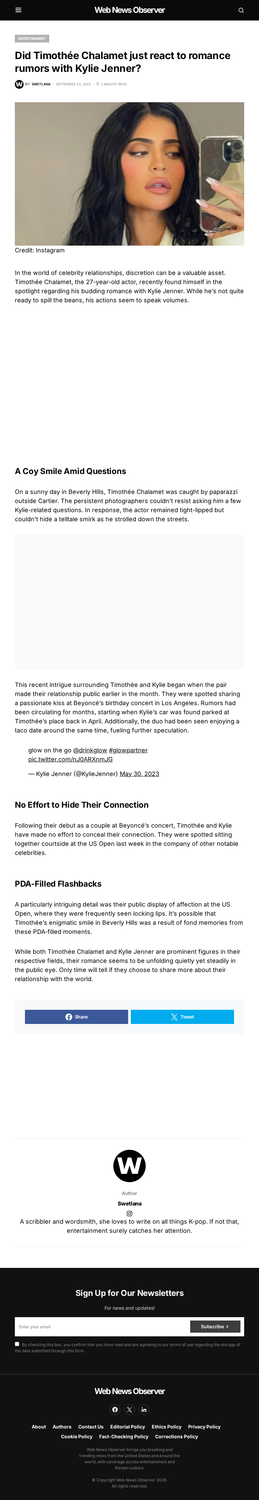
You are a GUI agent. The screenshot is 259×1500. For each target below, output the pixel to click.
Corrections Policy (176, 1436)
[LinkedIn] (144, 1409)
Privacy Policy (204, 1426)
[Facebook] (115, 1409)
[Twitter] (129, 1409)
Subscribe (212, 1326)
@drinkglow (90, 750)
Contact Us (91, 1426)
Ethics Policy (166, 1426)
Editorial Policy (127, 1426)
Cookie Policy (76, 1436)
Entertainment (32, 38)
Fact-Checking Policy (123, 1436)
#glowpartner (128, 750)
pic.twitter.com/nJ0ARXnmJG (70, 759)
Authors (62, 1426)
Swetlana (130, 1203)
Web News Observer (129, 10)
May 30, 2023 (139, 773)
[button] (18, 10)
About (39, 1426)
